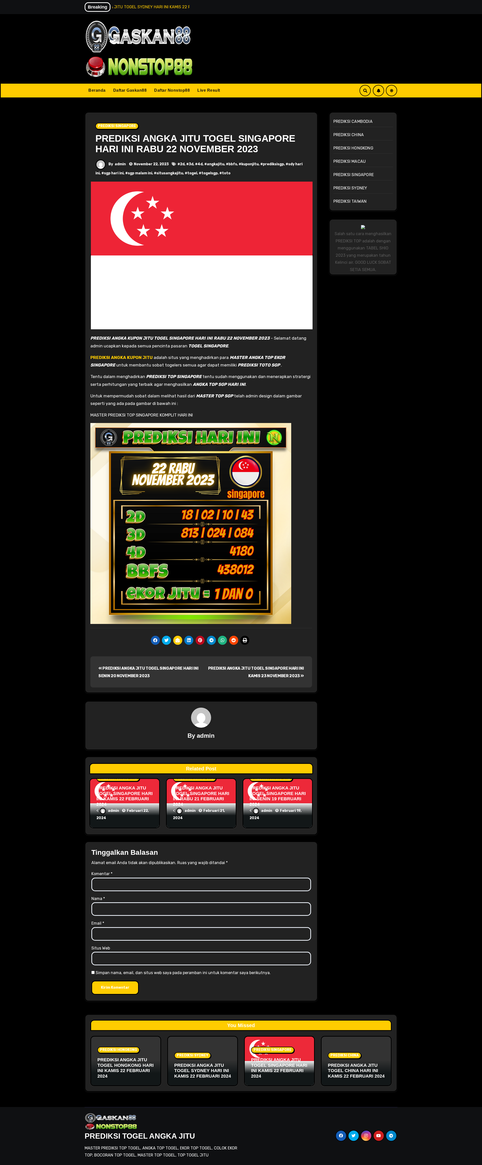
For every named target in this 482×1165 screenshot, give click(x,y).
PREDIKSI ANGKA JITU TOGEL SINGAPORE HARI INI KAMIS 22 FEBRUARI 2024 (124, 796)
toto (226, 173)
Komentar (101, 873)
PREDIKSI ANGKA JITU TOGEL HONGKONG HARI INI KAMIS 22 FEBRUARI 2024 (125, 1068)
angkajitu (215, 164)
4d (200, 164)
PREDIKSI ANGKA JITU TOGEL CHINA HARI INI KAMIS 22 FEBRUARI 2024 (356, 1071)
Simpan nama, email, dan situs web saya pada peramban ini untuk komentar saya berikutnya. (183, 972)
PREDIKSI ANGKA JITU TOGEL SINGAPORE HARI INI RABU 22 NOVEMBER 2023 (195, 143)
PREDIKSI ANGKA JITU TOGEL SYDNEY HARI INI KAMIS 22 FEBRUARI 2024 (202, 1071)
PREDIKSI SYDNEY (350, 188)
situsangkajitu (169, 173)
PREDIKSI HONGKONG (353, 148)
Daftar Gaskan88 (130, 90)
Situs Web (100, 948)
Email (97, 923)
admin (120, 164)
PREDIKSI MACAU (349, 161)
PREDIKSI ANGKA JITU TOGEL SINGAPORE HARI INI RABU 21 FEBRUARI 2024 (201, 796)
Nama (98, 898)
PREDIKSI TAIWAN (350, 201)
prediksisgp (273, 164)
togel (192, 173)
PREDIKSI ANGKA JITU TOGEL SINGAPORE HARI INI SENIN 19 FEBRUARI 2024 (278, 796)
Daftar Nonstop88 (172, 90)
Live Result (208, 90)
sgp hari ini (114, 173)
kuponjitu (250, 164)
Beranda (97, 90)
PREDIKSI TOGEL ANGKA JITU (140, 1136)
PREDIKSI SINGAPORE (117, 126)
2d (182, 164)
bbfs (232, 164)
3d (191, 164)
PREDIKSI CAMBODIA (353, 121)
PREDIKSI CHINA (348, 134)
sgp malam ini (140, 173)
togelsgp (209, 173)
